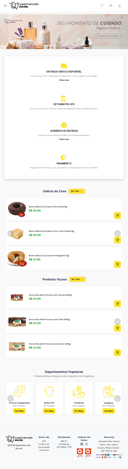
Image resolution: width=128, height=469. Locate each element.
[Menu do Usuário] (119, 5)
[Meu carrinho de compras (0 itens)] (110, 5)
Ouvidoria (44, 450)
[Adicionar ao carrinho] (117, 215)
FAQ (44, 441)
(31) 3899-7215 (64, 447)
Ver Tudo (75, 191)
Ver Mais (19, 411)
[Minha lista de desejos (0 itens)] (102, 5)
